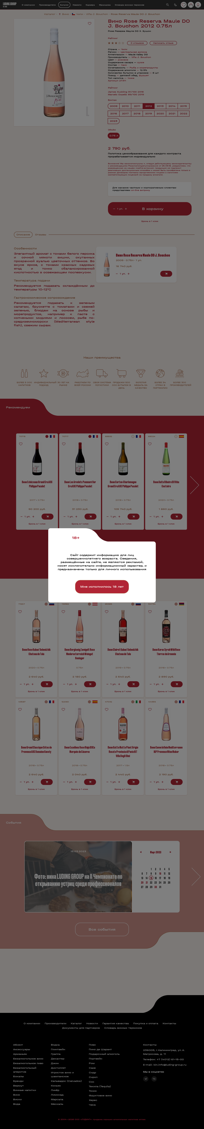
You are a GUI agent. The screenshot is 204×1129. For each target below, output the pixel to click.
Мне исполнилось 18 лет (102, 586)
